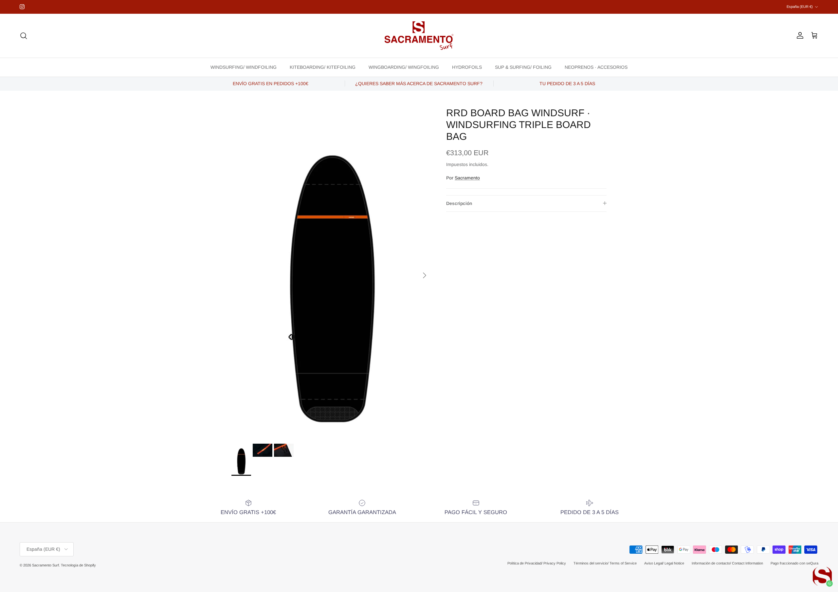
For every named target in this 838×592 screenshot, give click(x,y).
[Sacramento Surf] (419, 35)
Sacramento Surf (45, 565)
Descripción (459, 203)
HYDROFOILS (467, 66)
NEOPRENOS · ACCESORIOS (596, 66)
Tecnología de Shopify (78, 565)
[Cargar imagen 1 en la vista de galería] (331, 272)
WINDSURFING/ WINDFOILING (243, 66)
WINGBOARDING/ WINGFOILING (404, 66)
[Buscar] (23, 36)
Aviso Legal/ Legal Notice (664, 563)
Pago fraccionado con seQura (794, 563)
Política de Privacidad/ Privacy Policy (536, 563)
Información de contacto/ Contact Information (727, 563)
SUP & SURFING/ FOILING (523, 66)
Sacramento (467, 177)
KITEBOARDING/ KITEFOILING (322, 66)
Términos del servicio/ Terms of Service (605, 563)
